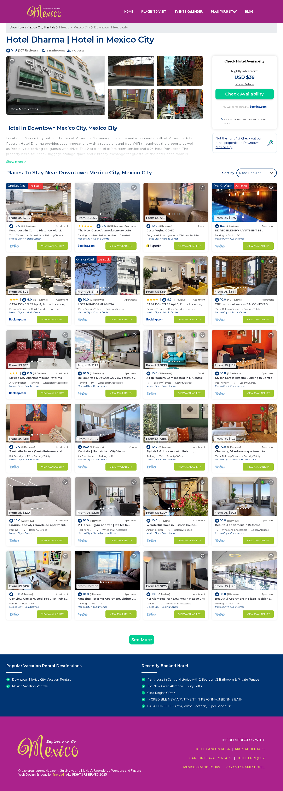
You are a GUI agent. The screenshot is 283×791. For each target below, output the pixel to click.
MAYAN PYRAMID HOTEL (244, 767)
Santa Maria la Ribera (104, 533)
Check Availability (244, 94)
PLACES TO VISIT (153, 11)
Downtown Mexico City (111, 27)
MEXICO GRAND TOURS (201, 767)
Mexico (64, 27)
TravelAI (58, 775)
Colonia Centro (101, 238)
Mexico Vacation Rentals (29, 686)
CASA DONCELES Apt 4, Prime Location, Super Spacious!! (189, 706)
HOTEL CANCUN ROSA (212, 749)
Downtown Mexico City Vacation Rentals (41, 679)
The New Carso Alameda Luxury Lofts (105, 230)
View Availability (52, 246)
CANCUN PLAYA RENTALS (210, 758)
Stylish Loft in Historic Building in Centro (243, 377)
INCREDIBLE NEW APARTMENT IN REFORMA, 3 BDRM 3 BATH (195, 699)
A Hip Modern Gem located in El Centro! (174, 377)
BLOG (249, 11)
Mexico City (81, 27)
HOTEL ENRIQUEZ (251, 758)
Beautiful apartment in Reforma (237, 525)
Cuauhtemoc (237, 238)
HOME (128, 11)
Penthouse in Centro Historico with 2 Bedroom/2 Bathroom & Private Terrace (203, 679)
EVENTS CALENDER (189, 11)
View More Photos (24, 109)
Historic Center (33, 238)
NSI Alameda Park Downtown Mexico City (175, 598)
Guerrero (29, 533)
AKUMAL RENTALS (250, 749)
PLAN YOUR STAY (224, 11)
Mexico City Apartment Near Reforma (35, 377)
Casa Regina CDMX (160, 230)
